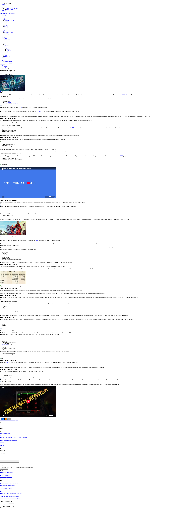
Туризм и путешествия (8, 61)
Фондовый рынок (7, 56)
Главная (3, 4)
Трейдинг (3, 57)
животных (121, 155)
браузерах (20, 107)
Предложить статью (9, 9)
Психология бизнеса (5, 35)
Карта (3, 11)
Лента (3, 6)
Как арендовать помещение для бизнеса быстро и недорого (10, 498)
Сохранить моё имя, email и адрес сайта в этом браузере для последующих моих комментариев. (17, 467)
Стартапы (5, 55)
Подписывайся (12, 503)
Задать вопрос (4, 10)
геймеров (123, 94)
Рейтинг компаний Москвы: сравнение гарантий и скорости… (10, 491)
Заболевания (6, 25)
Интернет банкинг (7, 44)
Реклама (5, 41)
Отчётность (8, 49)
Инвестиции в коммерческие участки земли (7, 486)
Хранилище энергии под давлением (6, 488)
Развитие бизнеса (5, 38)
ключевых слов (15, 103)
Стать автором (4, 7)
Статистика (4, 17)
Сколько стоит (6, 42)
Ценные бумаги (6, 53)
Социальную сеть (5, 344)
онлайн (10, 420)
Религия (5, 19)
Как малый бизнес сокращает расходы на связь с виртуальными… (11, 493)
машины (31, 217)
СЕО (126, 94)
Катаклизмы (6, 26)
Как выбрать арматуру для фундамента (6, 472)
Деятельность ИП (7, 39)
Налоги (7, 47)
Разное (5, 30)
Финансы (3, 43)
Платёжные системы (5, 59)
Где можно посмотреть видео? (5, 475)
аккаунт (73, 127)
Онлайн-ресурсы (7, 24)
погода (36, 240)
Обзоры (3, 31)
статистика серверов (14, 420)
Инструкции (4, 36)
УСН (7, 51)
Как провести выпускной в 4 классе (6, 477)
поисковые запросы (5, 103)
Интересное (6, 33)
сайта (8, 99)
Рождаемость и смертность (8, 18)
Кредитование (6, 45)
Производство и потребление (9, 20)
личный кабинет (6, 420)
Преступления (6, 27)
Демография (6, 21)
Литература (4, 37)
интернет (7, 362)
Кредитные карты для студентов (5, 433)
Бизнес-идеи (4, 15)
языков (78, 313)
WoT (119, 142)
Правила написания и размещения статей (11, 8)
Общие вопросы (8, 48)
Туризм (3, 60)
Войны (5, 29)
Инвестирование (5, 54)
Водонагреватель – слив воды (5, 478)
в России (1, 420)
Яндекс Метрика (38, 111)
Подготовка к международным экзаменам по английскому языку (10, 490)
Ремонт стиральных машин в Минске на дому (7, 485)
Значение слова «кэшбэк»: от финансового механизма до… (10, 496)
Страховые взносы (9, 50)
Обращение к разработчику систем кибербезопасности (9, 483)
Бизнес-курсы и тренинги (8, 32)
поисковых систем (9, 102)
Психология (6, 23)
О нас (3, 5)
